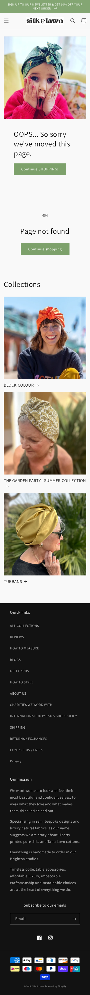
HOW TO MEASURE (24, 648)
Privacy (15, 761)
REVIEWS (17, 637)
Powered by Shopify (55, 986)
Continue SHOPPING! (39, 169)
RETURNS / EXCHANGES (28, 738)
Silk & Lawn (38, 986)
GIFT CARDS (19, 671)
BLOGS (15, 659)
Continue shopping (45, 249)
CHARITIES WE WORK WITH (31, 704)
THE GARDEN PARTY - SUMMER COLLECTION (45, 480)
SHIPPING (18, 727)
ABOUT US (18, 693)
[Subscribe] (74, 919)
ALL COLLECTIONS (24, 625)
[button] (6, 20)
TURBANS (13, 581)
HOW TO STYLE (21, 682)
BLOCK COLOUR (19, 385)
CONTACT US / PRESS (26, 750)
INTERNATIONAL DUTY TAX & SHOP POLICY (43, 716)
